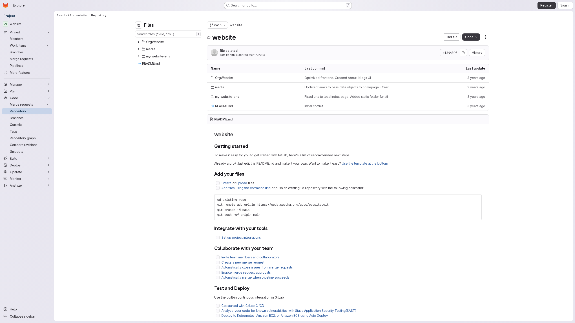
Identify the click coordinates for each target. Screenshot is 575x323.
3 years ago (476, 78)
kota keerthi (227, 55)
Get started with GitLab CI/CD (242, 306)
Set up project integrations (241, 237)
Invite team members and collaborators (250, 257)
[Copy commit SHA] (463, 52)
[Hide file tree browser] (138, 25)
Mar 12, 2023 (257, 55)
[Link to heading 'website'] (236, 134)
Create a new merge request (242, 262)
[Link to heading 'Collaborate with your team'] (276, 248)
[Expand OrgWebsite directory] (138, 42)
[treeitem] (169, 42)
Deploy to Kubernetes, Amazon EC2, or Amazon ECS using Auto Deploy (274, 315)
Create (226, 183)
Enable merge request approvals (246, 272)
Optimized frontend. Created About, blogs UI (338, 78)
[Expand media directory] (138, 49)
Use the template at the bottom (365, 163)
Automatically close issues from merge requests (257, 267)
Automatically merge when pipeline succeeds (255, 277)
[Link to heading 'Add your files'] (247, 174)
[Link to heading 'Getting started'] (250, 146)
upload (242, 183)
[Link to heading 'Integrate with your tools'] (270, 228)
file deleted (229, 50)
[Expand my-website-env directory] (138, 56)
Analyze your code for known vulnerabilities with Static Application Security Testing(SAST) (288, 310)
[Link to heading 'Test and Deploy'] (251, 288)
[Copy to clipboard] (476, 199)
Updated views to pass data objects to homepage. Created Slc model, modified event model (348, 87)
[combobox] (168, 34)
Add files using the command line (246, 188)
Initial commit (314, 106)
